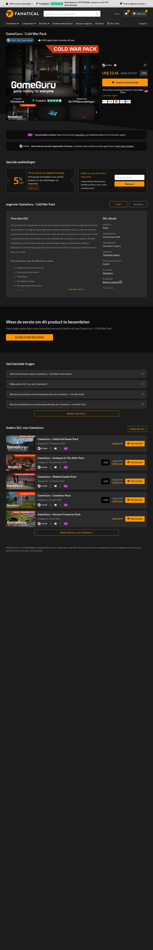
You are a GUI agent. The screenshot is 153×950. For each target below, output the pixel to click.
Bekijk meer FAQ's (76, 413)
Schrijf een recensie (29, 337)
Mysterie (99, 23)
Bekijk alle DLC (137, 428)
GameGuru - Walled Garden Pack (57, 476)
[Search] (97, 14)
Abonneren (129, 184)
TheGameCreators (111, 255)
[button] (19, 3)
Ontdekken (11, 23)
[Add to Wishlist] (145, 65)
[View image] (52, 112)
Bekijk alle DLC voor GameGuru (76, 532)
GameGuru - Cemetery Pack (54, 495)
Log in (117, 13)
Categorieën (28, 23)
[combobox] (77, 14)
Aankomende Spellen (62, 23)
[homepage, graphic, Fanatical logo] (22, 13)
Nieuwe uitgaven (84, 23)
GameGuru (80, 135)
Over (118, 204)
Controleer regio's (109, 95)
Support (143, 23)
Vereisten (138, 204)
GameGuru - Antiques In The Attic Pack (61, 458)
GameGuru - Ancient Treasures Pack (59, 514)
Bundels (43, 23)
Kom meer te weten (124, 146)
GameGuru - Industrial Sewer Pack (58, 439)
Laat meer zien (75, 289)
